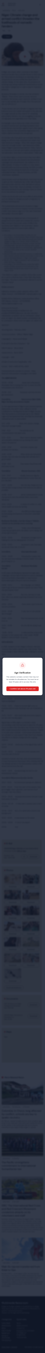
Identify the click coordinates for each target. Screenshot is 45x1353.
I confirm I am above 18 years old (22, 689)
